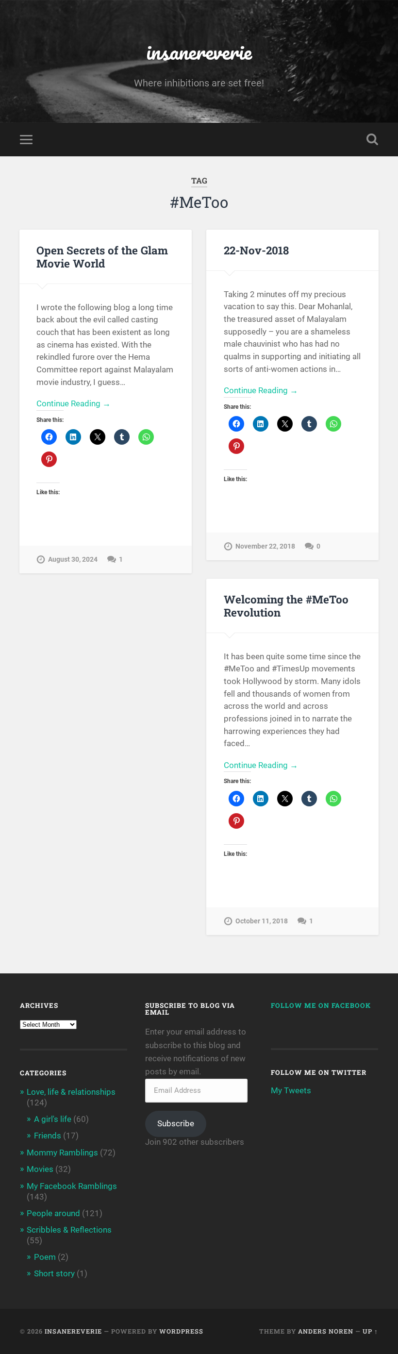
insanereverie (199, 51)
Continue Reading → (73, 403)
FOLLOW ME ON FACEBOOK (321, 1005)
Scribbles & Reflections (69, 1230)
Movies (40, 1169)
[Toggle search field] (372, 139)
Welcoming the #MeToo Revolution (286, 605)
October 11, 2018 (261, 921)
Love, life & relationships (71, 1092)
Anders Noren (325, 1331)
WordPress (181, 1331)
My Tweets (291, 1090)
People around (53, 1213)
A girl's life (52, 1119)
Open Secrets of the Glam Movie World (102, 256)
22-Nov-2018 (256, 250)
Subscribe (175, 1123)
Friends (47, 1135)
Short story (54, 1273)
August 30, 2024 (73, 559)
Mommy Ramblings (62, 1152)
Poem (45, 1257)
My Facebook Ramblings (72, 1186)
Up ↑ (370, 1331)
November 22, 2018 (265, 546)
